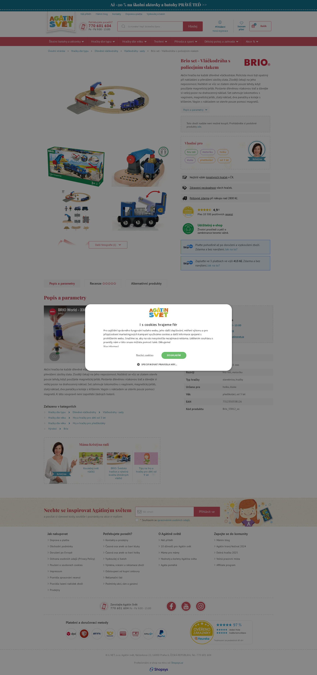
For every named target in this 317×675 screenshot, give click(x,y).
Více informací (111, 346)
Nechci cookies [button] (144, 355)
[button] (158, 364)
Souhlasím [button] (174, 355)
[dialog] (158, 337)
